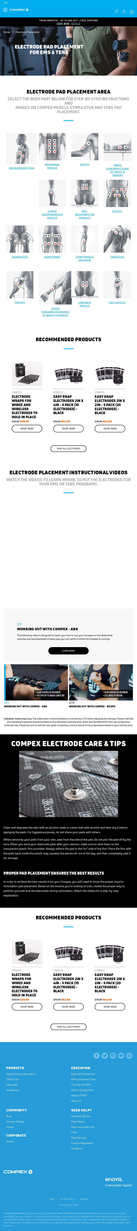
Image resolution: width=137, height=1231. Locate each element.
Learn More (68, 650)
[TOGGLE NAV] (5, 9)
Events (10, 1127)
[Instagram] (113, 1056)
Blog (8, 1116)
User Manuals (78, 1137)
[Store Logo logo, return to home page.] (19, 9)
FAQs (74, 1132)
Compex (17, 392)
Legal (52, 1198)
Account (124, 11)
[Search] (118, 11)
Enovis (10, 1141)
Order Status (78, 1121)
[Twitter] (105, 1056)
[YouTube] (121, 1056)
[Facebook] (96, 1056)
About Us (76, 1100)
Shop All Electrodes (68, 448)
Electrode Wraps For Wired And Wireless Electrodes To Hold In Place (24, 406)
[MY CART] (131, 12)
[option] (68, 579)
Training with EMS (80, 1084)
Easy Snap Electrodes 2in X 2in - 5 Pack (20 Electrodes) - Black (110, 404)
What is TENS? (79, 1095)
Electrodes (12, 1084)
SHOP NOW (63, 23)
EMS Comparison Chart (83, 1079)
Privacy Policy (67, 1198)
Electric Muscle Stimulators (21, 1074)
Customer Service (80, 1116)
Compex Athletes (15, 1121)
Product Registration (82, 1143)
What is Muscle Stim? (82, 1090)
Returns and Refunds (82, 1127)
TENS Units (12, 1079)
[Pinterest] (129, 1056)
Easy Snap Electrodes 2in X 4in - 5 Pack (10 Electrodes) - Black (68, 404)
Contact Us (77, 1148)
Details (75, 23)
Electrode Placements (83, 1074)
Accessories (12, 1090)
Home (7, 32)
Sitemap (83, 1198)
